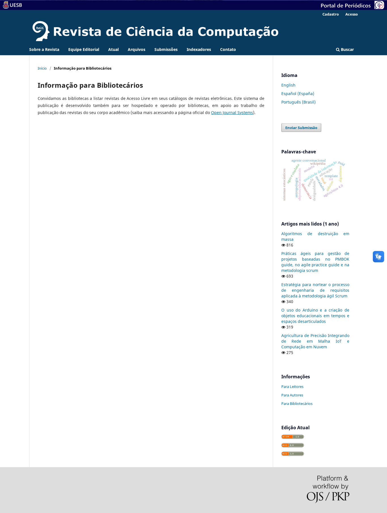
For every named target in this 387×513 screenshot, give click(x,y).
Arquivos (136, 49)
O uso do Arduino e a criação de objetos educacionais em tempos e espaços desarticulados (315, 315)
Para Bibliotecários (296, 403)
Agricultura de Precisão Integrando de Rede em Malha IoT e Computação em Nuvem (315, 341)
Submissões (166, 49)
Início (42, 68)
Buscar (347, 49)
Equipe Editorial (83, 49)
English (288, 85)
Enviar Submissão (301, 127)
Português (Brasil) (298, 102)
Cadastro (330, 14)
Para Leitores (292, 386)
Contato (228, 49)
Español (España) (297, 93)
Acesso (351, 14)
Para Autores (292, 395)
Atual (113, 49)
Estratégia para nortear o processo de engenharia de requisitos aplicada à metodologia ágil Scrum (315, 290)
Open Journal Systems (232, 112)
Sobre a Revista (44, 49)
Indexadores (199, 49)
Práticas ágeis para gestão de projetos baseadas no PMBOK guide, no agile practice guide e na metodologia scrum (315, 262)
